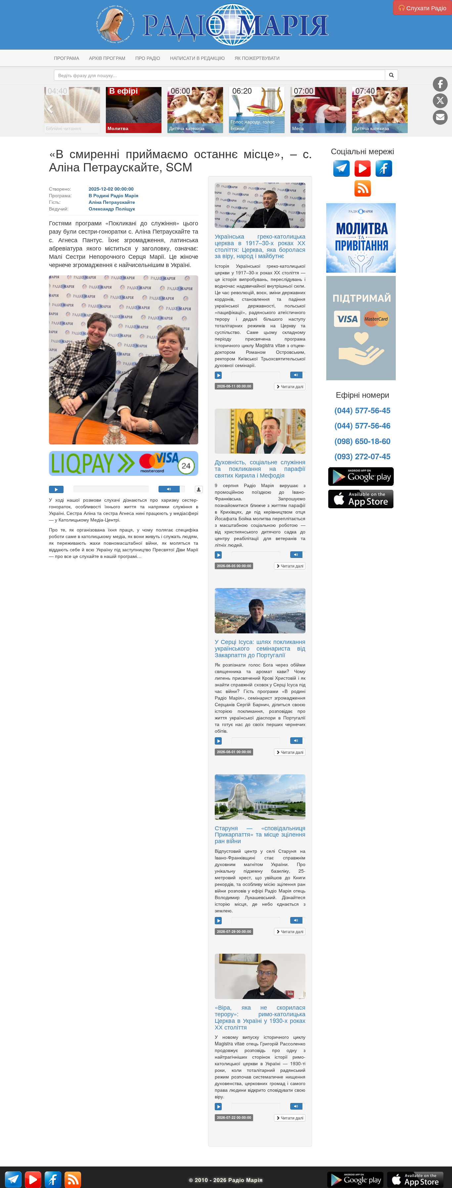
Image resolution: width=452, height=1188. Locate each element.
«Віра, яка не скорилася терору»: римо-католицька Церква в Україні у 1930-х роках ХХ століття (260, 1017)
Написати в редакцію (197, 58)
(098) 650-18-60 (362, 440)
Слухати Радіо (425, 7)
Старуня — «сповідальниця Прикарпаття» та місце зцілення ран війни (260, 834)
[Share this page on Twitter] (440, 100)
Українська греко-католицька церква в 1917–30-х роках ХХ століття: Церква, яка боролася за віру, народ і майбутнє (260, 246)
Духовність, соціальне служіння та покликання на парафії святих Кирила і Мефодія (260, 468)
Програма (66, 58)
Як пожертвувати (257, 58)
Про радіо (147, 58)
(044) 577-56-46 (362, 425)
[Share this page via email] (440, 117)
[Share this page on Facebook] (440, 84)
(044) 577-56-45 (362, 410)
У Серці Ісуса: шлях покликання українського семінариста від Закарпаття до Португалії (260, 648)
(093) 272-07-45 (362, 456)
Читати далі (291, 386)
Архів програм (107, 58)
